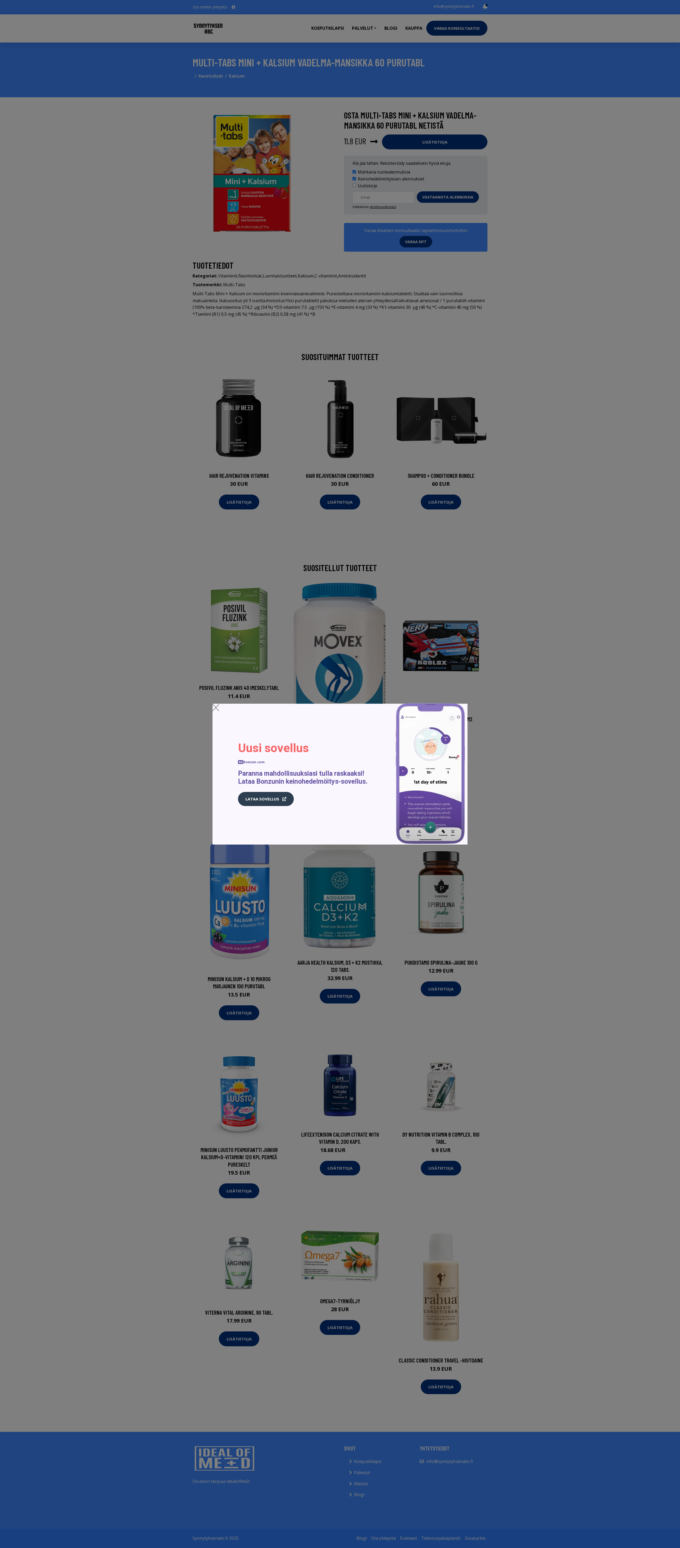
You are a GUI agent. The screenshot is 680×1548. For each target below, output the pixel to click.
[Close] (215, 707)
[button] (266, 799)
